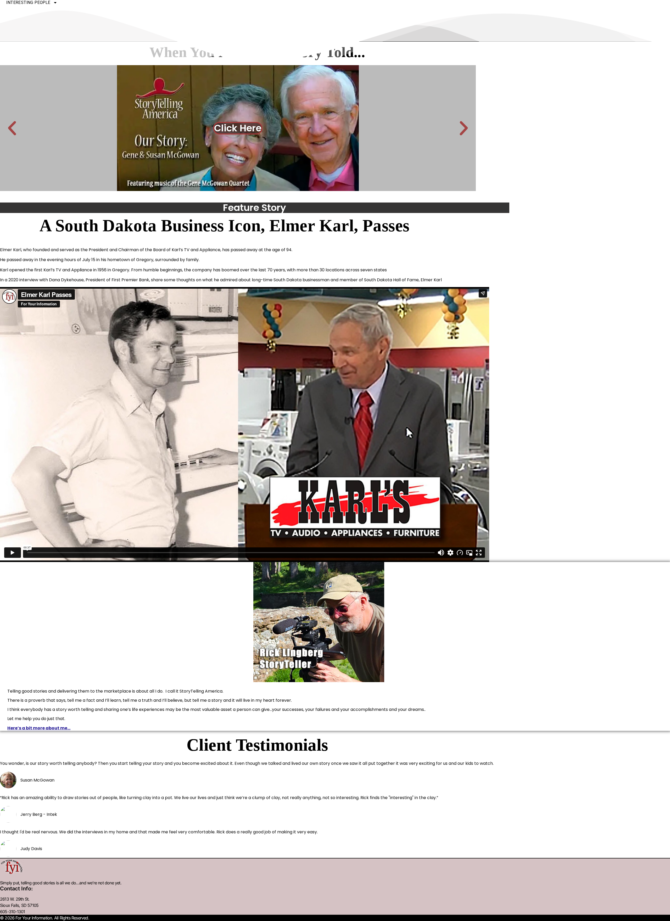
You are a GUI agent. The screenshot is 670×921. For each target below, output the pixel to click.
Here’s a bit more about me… (38, 728)
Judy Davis (31, 849)
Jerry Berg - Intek (38, 814)
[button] (12, 128)
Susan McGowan (37, 780)
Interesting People (28, 2)
